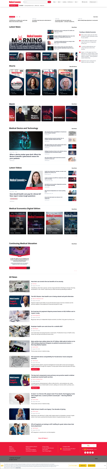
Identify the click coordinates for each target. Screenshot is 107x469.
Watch (59, 2)
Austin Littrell (47, 187)
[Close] (105, 465)
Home (96, 458)
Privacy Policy (45, 446)
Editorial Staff (12, 451)
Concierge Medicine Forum (29, 5)
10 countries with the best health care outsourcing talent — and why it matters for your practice (41, 21)
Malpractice (42, 5)
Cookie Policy (18, 467)
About (10, 446)
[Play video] (25, 180)
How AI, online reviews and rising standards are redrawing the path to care (87, 21)
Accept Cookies (91, 465)
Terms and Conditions (31, 449)
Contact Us (11, 449)
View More (95, 16)
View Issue (12, 232)
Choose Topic (13, 5)
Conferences (70, 2)
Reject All (83, 465)
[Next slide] (76, 122)
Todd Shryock (47, 134)
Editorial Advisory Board (31, 446)
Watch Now (14, 198)
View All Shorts (73, 66)
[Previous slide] (74, 122)
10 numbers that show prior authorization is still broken (18, 21)
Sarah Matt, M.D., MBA (49, 180)
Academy (64, 2)
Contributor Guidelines (31, 451)
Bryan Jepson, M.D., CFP (49, 193)
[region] (53, 465)
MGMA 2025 (37, 5)
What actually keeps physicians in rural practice (65, 20)
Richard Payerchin (48, 174)
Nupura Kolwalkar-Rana (37, 379)
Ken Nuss (34, 283)
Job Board (28, 448)
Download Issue (17, 232)
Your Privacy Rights (46, 451)
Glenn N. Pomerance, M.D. (38, 298)
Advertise (11, 448)
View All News (42, 438)
